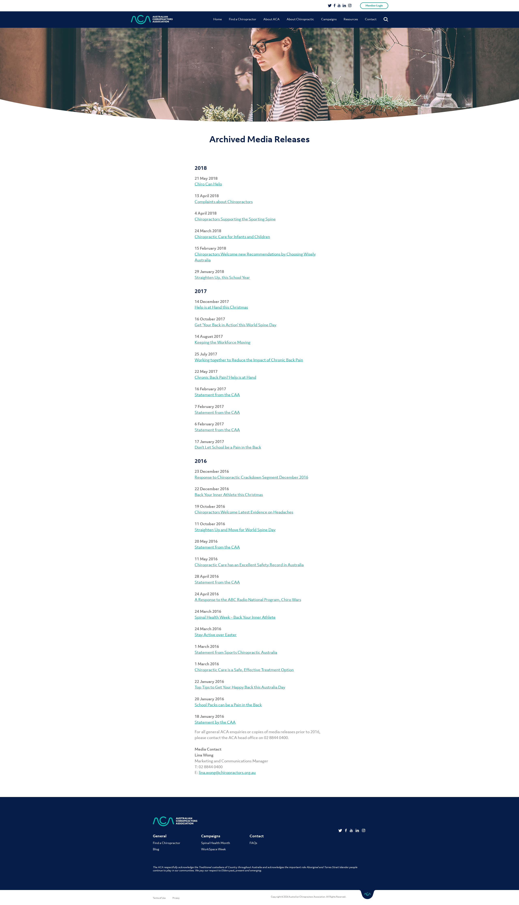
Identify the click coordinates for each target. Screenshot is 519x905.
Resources (351, 19)
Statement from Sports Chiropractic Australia (236, 652)
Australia (203, 260)
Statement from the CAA (217, 394)
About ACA (271, 19)
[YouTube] (339, 6)
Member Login (374, 5)
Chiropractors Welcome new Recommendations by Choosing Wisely (255, 254)
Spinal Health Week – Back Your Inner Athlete (235, 617)
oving (245, 342)
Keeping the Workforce (216, 342)
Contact (370, 19)
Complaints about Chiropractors (224, 201)
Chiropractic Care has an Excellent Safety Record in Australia (249, 564)
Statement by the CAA (215, 722)
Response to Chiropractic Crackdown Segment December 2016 (251, 477)
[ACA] (152, 19)
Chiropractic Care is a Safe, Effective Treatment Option (244, 669)
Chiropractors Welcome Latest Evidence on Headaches (244, 512)
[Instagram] (350, 6)
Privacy (176, 898)
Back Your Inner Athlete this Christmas (229, 494)
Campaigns (329, 19)
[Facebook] (335, 6)
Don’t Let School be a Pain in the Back (228, 447)
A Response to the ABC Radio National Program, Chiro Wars (248, 599)
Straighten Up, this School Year (222, 277)
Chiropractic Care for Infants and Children (232, 236)
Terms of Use (159, 898)
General (159, 836)
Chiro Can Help (208, 184)
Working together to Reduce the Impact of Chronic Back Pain (249, 359)
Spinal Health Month (215, 843)
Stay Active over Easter (216, 634)
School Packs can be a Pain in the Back (228, 704)
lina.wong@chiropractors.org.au (227, 772)
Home (217, 19)
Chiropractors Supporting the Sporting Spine (235, 219)
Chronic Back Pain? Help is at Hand (225, 377)
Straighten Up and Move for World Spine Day (235, 529)
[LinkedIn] (344, 6)
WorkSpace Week (213, 849)
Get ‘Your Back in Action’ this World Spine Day (235, 324)
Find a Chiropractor (242, 19)
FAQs (253, 843)
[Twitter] (330, 6)
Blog (156, 849)
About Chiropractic (300, 19)
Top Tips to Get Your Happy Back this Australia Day (240, 687)
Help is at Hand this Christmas (221, 307)
